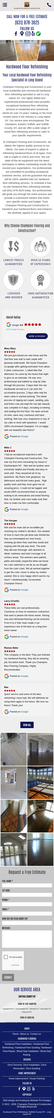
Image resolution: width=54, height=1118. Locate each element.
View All (27, 725)
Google (24, 436)
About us (24, 1034)
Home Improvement (18, 1078)
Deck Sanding (33, 1068)
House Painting (37, 1078)
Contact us (35, 1034)
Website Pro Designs (40, 1100)
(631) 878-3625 (49, 5)
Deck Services (15, 1065)
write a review (37, 336)
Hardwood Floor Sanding (27, 1047)
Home (16, 1034)
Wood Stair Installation (28, 1051)
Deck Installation (31, 1065)
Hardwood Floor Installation (18, 1044)
